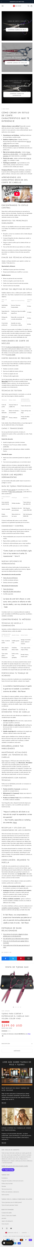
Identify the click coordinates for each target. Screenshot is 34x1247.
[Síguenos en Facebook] (2, 1228)
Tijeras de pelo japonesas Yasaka (10, 1205)
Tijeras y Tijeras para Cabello (9, 1215)
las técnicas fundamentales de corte (15, 347)
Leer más (4, 1102)
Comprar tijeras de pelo (17, 29)
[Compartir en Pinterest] (21, 958)
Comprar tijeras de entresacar (17, 94)
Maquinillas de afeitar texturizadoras (12, 591)
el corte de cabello (10, 354)
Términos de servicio (7, 1189)
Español (24, 1232)
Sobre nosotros (5, 1194)
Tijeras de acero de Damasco (10, 578)
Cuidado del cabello (7, 1213)
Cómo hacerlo (5, 1224)
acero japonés (11, 490)
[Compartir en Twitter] (13, 958)
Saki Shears (6, 1011)
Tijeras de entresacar (8, 589)
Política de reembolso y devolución (10, 1192)
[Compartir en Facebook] (5, 958)
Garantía (4, 1186)
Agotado (17, 1051)
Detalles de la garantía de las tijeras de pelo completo (15, 1166)
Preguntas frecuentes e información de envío (12, 1181)
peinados (4, 1218)
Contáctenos (5, 1178)
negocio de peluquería (7, 1221)
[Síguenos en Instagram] (7, 1228)
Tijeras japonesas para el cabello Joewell (12, 1202)
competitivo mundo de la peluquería (10, 908)
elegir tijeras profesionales (15, 491)
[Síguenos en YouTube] (11, 1228)
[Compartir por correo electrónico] (28, 958)
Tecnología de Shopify (23, 1236)
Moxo (15, 822)
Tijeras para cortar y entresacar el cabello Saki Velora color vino (15, 1016)
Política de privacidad (7, 1183)
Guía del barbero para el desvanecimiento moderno (16, 938)
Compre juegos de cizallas (17, 63)
